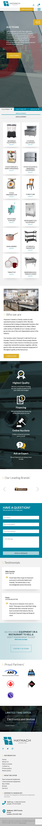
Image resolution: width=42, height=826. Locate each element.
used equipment (21, 117)
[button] (39, 9)
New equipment (21, 113)
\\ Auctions (14, 55)
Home (4, 759)
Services (5, 788)
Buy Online (5, 784)
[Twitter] (7, 749)
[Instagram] (12, 749)
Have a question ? (26, 9)
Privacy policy (7, 768)
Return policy (6, 770)
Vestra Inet (22, 823)
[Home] (15, 4)
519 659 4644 (14, 804)
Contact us (5, 766)
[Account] (34, 5)
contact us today (21, 648)
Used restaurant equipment (11, 781)
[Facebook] (3, 749)
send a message (21, 553)
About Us (5, 762)
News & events (7, 764)
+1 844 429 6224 (16, 802)
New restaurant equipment (11, 779)
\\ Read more (11, 356)
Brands (4, 786)
